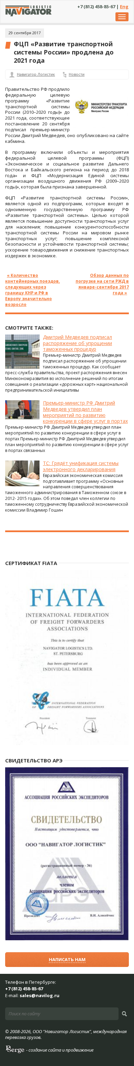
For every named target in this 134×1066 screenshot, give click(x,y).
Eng (124, 6)
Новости (77, 74)
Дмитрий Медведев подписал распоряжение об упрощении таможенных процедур (77, 343)
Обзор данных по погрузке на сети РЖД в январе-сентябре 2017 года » (102, 283)
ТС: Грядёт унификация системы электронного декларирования (81, 466)
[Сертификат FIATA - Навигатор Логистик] (67, 743)
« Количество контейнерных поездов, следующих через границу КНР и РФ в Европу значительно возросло (32, 289)
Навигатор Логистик (36, 74)
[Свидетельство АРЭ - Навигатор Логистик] (67, 939)
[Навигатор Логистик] (28, 15)
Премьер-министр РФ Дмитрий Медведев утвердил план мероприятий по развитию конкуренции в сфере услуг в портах (85, 412)
